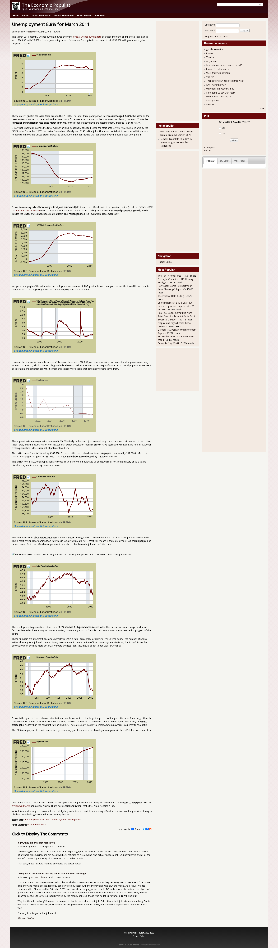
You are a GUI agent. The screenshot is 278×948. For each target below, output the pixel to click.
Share (138, 829)
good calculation (214, 49)
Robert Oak (30, 31)
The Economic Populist (46, 5)
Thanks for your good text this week (225, 80)
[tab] (210, 161)
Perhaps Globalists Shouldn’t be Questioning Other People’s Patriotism (176, 142)
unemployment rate (34, 819)
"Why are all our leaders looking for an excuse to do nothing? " (53, 873)
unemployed (74, 819)
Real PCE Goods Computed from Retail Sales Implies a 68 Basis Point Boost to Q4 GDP (176, 316)
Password (210, 30)
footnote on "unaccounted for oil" (224, 65)
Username (210, 24)
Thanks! (210, 57)
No (223, 133)
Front (16, 15)
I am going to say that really (220, 92)
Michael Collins (38, 877)
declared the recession (28, 210)
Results (208, 150)
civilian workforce (21, 805)
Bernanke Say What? (168, 343)
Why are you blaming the (219, 96)
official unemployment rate (87, 36)
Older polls (209, 147)
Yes (223, 127)
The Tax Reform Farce (169, 275)
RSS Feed (100, 15)
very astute (212, 61)
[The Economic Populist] (16, 9)
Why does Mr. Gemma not (220, 88)
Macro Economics (64, 15)
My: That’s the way (216, 84)
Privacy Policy (139, 936)
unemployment (59, 819)
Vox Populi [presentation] (239, 160)
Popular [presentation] (210, 160)
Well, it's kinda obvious (218, 72)
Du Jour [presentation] (224, 160)
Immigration (212, 100)
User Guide (166, 261)
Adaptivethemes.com (151, 945)
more (261, 108)
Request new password (217, 36)
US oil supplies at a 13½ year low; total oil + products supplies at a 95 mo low (176, 306)
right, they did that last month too (36, 842)
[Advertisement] (170, 70)
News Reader (84, 15)
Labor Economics (41, 15)
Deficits (210, 104)
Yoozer (210, 76)
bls (47, 819)
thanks (209, 53)
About (25, 15)
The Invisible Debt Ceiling (171, 295)
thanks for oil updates (217, 69)
